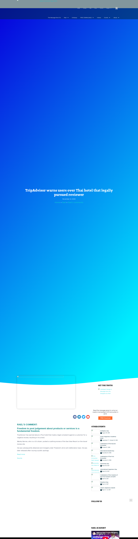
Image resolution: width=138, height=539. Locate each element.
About (115, 17)
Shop (95, 8)
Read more (21, 454)
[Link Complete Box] (105, 431)
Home (57, 202)
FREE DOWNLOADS (86, 17)
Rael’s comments (75, 202)
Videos (99, 17)
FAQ (90, 8)
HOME (78, 8)
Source (19, 458)
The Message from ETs (54, 17)
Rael (65, 17)
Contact (84, 8)
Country (101, 8)
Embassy (74, 17)
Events (106, 17)
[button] (116, 8)
